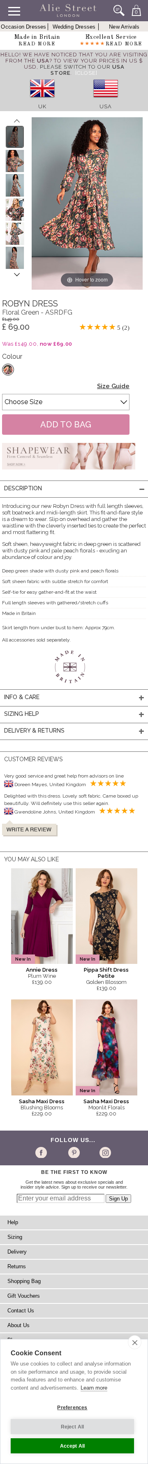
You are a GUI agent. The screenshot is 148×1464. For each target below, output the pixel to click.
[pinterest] (73, 1152)
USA (105, 106)
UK (42, 106)
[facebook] (42, 1152)
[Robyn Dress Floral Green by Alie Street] (15, 137)
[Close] (86, 73)
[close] (134, 1342)
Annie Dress (42, 970)
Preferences (72, 1407)
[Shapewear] (68, 472)
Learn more (94, 1388)
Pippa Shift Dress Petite (106, 973)
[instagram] (104, 1152)
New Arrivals (124, 27)
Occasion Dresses (23, 27)
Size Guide (113, 386)
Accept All (72, 1446)
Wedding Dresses (74, 27)
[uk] (42, 100)
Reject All (72, 1427)
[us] (105, 100)
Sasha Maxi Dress (42, 1101)
